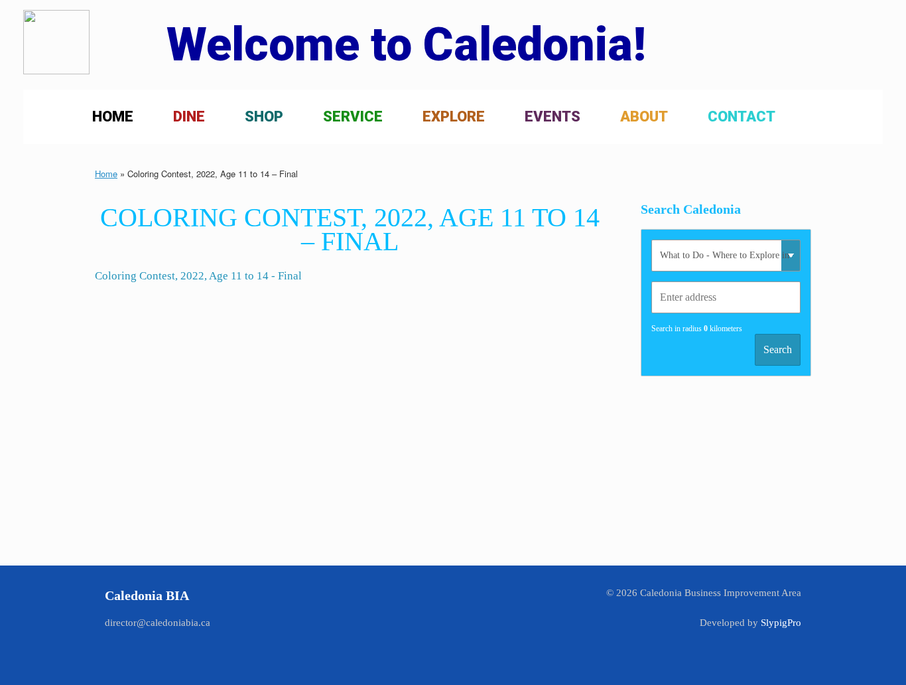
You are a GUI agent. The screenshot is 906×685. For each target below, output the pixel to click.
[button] (863, 117)
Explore (453, 116)
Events (552, 116)
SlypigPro (781, 622)
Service (353, 116)
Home (112, 116)
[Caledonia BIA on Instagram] (507, 612)
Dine (189, 116)
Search (777, 349)
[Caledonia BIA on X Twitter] (453, 612)
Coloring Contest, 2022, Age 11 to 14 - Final (198, 275)
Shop (264, 116)
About (644, 116)
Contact (741, 116)
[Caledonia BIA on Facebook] (399, 612)
